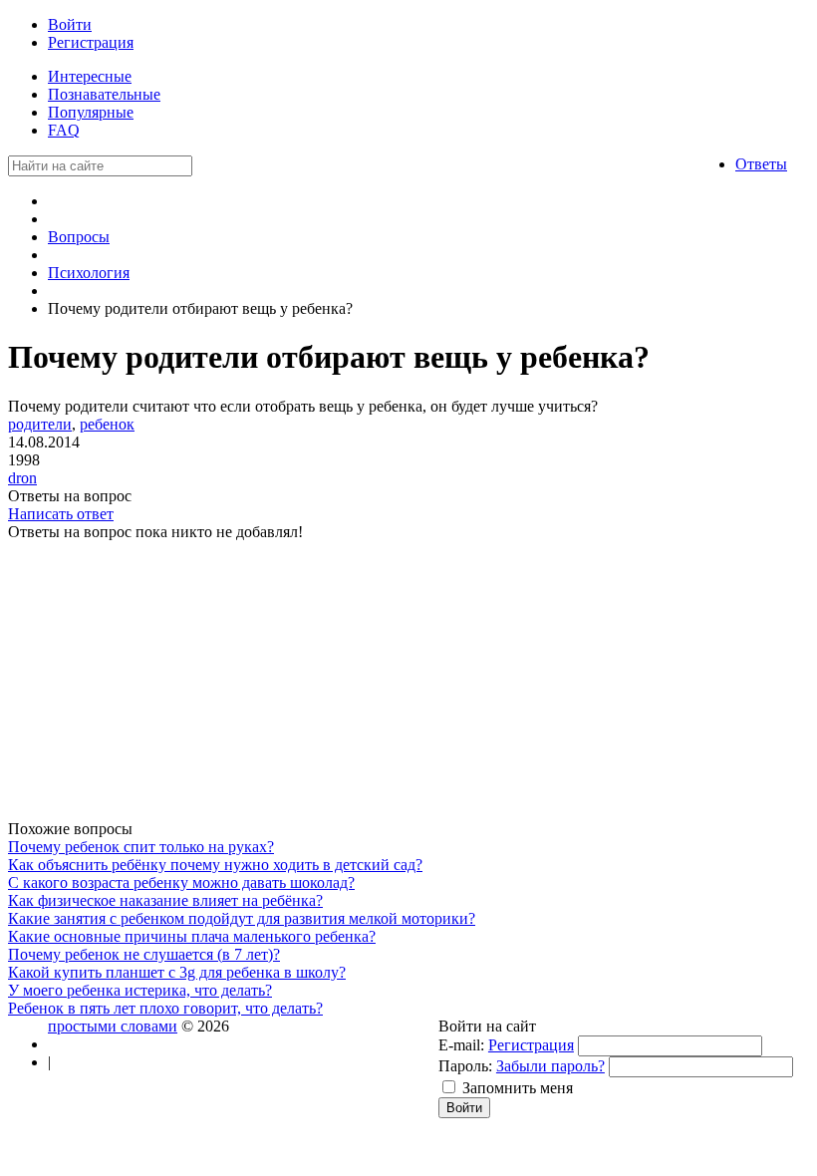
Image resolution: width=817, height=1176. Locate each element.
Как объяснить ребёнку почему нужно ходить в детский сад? (215, 864)
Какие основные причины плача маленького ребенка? (192, 936)
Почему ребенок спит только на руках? (141, 846)
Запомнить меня (517, 1087)
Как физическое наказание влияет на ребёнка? (165, 900)
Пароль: (465, 1065)
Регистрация (531, 1044)
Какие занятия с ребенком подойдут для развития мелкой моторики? (241, 918)
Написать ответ (61, 513)
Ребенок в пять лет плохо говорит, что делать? (165, 1008)
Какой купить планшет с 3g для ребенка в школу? (177, 972)
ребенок (107, 424)
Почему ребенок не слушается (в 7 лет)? (144, 954)
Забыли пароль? (550, 1065)
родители (40, 424)
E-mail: (461, 1044)
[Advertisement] (371, 680)
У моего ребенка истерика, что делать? (140, 990)
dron (22, 477)
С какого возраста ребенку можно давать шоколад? (181, 882)
